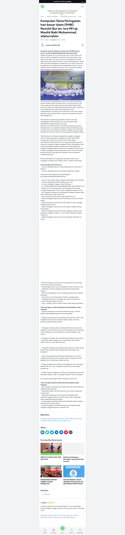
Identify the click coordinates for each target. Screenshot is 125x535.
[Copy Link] (82, 6)
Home (45, 533)
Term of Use (61, 515)
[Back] (42, 6)
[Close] (82, 3)
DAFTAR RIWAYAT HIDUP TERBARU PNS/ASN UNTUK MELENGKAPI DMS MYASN (73, 482)
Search (71, 533)
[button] (42, 432)
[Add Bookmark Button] (82, 45)
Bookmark (80, 533)
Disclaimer (44, 515)
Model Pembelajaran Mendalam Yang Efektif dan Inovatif (73, 459)
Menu (62, 533)
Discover (53, 533)
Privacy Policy (52, 515)
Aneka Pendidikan (47, 517)
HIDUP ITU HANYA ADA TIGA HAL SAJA (51, 458)
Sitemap (47, 494)
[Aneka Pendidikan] (48, 503)
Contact (75, 515)
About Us (69, 515)
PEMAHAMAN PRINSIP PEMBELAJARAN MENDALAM (49, 482)
